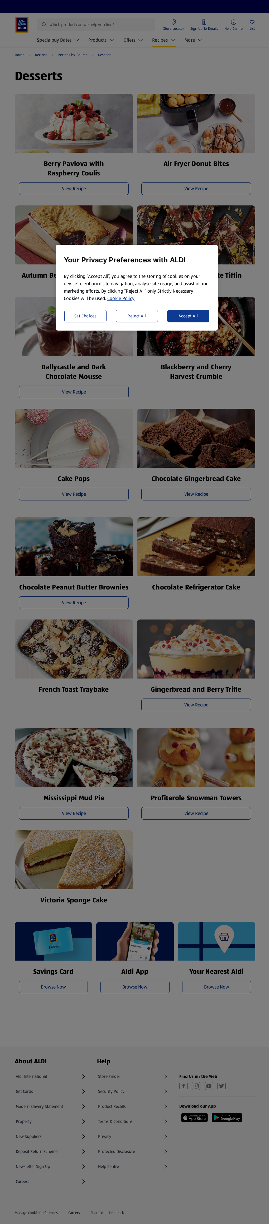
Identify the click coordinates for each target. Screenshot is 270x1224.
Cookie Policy (121, 298)
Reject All (137, 316)
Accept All (188, 316)
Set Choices (85, 316)
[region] (137, 288)
